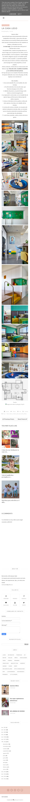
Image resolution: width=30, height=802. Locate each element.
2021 (4, 730)
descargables (20, 671)
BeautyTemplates (19, 799)
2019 (4, 734)
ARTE (4, 671)
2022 (4, 727)
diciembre (5, 744)
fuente (15, 402)
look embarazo (11, 671)
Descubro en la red (7, 668)
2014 (4, 774)
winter (4, 657)
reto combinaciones (19, 668)
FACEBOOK (24, 598)
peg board (20, 93)
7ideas (14, 414)
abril (4, 762)
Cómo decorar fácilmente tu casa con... (10, 451)
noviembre (5, 746)
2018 (4, 737)
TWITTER (24, 605)
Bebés (15, 666)
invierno (10, 660)
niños (25, 414)
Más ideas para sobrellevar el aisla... (10, 501)
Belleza (10, 657)
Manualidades (23, 657)
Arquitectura (14, 663)
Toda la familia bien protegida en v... (7, 476)
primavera (16, 660)
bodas (10, 666)
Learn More (12, 14)
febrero (5, 767)
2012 (4, 778)
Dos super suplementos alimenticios (17, 699)
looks (4, 654)
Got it (20, 14)
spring (16, 657)
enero (4, 769)
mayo (4, 760)
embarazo (5, 674)
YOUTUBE (15, 605)
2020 (4, 732)
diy (25, 654)
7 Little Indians (13, 674)
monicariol (6, 31)
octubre (5, 748)
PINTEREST (15, 598)
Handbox (22, 663)
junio (4, 758)
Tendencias (19, 654)
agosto (4, 753)
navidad (4, 666)
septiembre (6, 751)
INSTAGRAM (6, 598)
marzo (4, 765)
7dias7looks (6, 663)
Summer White (14, 686)
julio (4, 755)
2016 (4, 741)
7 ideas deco (5, 25)
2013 (4, 776)
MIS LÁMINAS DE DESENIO (17, 711)
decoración (20, 414)
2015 (4, 771)
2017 (4, 739)
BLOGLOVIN (6, 605)
